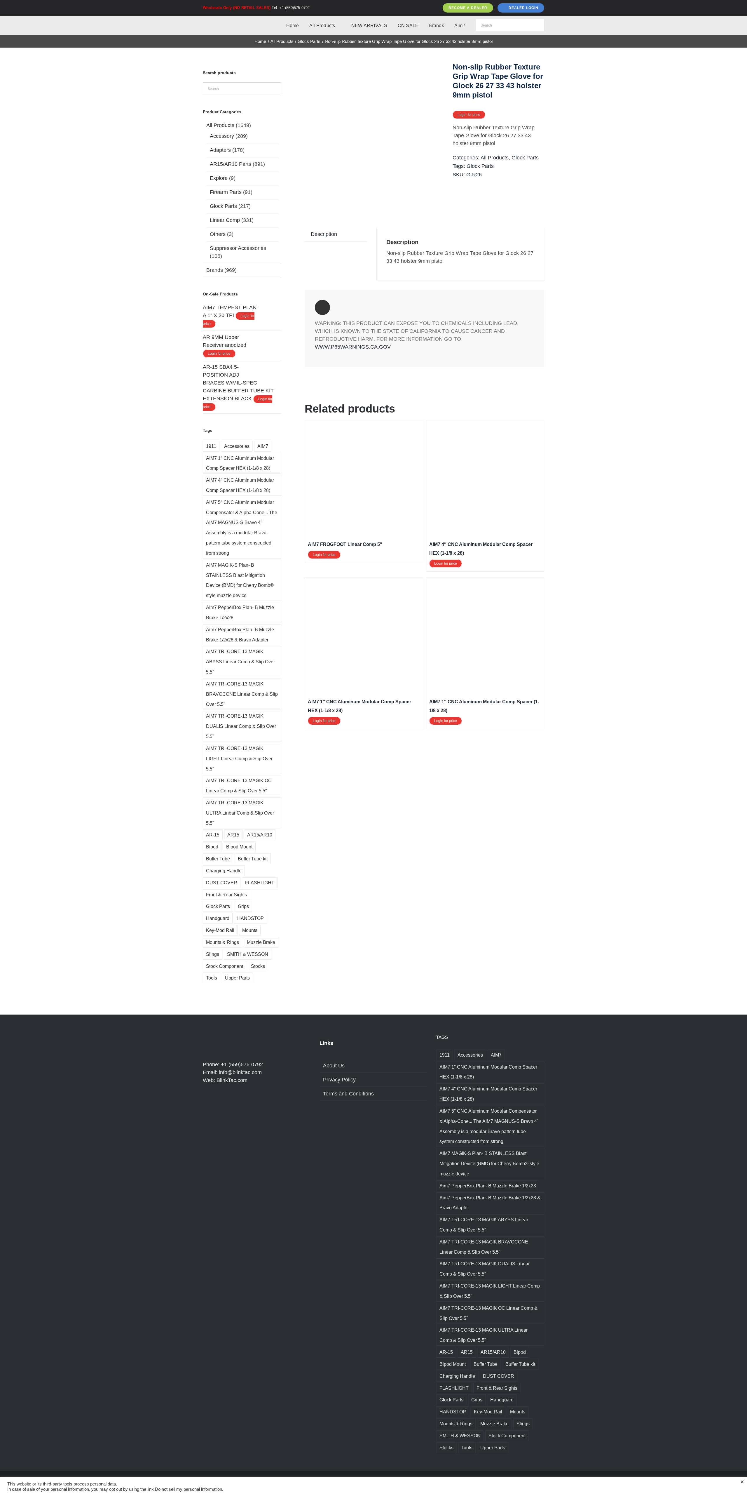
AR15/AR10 (259, 834)
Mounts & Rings (222, 942)
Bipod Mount (239, 846)
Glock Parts (525, 158)
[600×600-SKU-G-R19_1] (375, 133)
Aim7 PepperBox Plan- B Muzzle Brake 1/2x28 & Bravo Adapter (240, 634)
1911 (211, 446)
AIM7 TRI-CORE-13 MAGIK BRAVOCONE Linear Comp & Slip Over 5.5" (242, 694)
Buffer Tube (218, 858)
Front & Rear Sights (226, 894)
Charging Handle (224, 870)
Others (218, 234)
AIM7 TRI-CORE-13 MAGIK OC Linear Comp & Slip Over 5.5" (239, 785)
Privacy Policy (339, 1080)
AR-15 (212, 834)
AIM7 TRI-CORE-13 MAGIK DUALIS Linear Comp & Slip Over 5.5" (241, 726)
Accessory (222, 136)
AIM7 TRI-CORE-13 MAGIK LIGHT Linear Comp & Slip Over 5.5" (239, 758)
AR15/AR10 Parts (230, 164)
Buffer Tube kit (253, 858)
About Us (334, 1066)
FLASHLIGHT (259, 882)
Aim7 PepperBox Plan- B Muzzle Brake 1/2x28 (240, 612)
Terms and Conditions (348, 1094)
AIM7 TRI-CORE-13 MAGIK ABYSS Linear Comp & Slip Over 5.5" (240, 661)
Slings (212, 954)
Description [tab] (324, 234)
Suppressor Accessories (238, 248)
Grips (243, 906)
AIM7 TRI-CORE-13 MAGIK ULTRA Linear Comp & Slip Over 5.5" (240, 813)
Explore (219, 178)
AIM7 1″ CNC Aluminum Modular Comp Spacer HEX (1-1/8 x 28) (240, 463)
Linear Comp (225, 220)
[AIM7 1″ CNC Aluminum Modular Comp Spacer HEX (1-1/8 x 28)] (364, 584)
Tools (211, 977)
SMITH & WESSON (247, 954)
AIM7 (262, 446)
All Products (495, 158)
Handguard (217, 918)
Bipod (212, 846)
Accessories (236, 446)
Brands (214, 270)
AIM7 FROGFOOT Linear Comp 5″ (345, 544)
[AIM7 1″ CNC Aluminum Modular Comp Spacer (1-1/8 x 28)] (485, 584)
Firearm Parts (226, 192)
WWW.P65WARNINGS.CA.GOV (353, 347)
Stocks (258, 966)
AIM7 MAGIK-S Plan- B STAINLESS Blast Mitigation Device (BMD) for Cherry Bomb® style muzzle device (240, 580)
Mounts (249, 930)
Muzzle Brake (261, 942)
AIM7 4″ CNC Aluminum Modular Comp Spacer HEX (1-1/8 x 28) (240, 485)
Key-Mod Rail (220, 930)
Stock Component (224, 966)
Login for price (469, 115)
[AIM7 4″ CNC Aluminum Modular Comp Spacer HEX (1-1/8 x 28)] (485, 427)
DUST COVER (221, 882)
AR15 (233, 834)
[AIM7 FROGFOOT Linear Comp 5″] (364, 427)
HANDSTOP (250, 918)
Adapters (220, 150)
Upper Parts (237, 977)
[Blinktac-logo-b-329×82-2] (228, 22)
